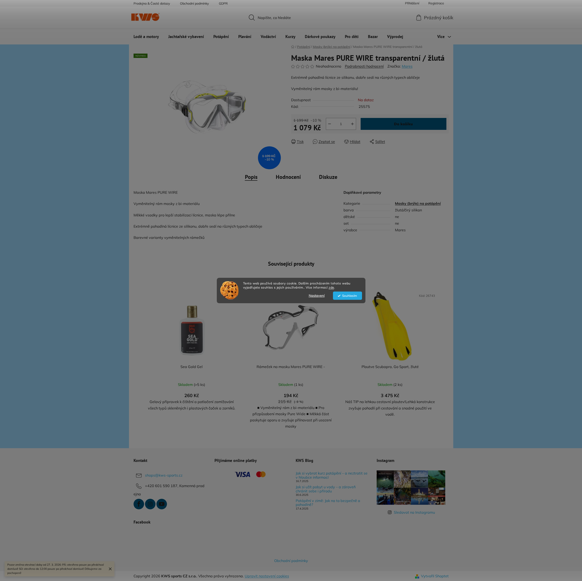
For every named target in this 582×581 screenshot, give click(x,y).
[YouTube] (161, 504)
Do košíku (403, 124)
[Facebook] (139, 504)
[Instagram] (150, 504)
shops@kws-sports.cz (163, 475)
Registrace (436, 3)
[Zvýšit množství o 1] (352, 124)
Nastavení (317, 295)
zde (331, 287)
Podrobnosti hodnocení (364, 66)
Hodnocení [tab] (288, 176)
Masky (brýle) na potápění (418, 203)
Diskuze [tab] (328, 176)
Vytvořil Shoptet (435, 576)
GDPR (223, 3)
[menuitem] (146, 36)
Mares (407, 66)
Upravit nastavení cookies (267, 576)
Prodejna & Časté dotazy (152, 3)
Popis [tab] (251, 176)
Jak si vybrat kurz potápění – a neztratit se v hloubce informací (331, 475)
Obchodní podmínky (194, 3)
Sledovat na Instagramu (414, 512)
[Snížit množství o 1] (329, 124)
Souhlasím (349, 295)
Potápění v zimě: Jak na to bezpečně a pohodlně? (328, 503)
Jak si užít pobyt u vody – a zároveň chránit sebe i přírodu (326, 489)
